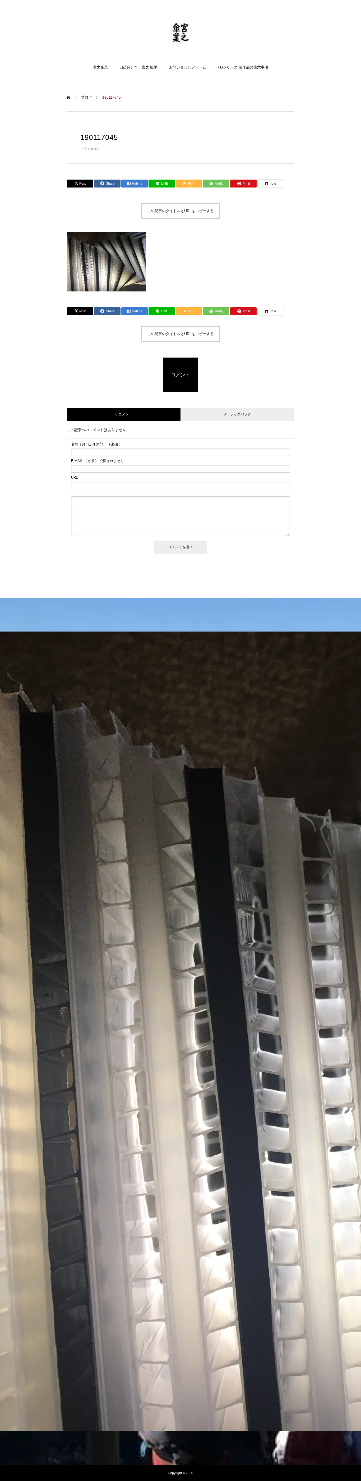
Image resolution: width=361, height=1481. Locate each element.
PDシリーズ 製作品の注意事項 (243, 67)
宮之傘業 (100, 67)
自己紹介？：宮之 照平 (138, 67)
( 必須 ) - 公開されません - (98, 461)
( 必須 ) (95, 444)
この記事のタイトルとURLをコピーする (180, 211)
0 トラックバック (237, 414)
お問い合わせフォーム (187, 67)
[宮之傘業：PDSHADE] (180, 33)
